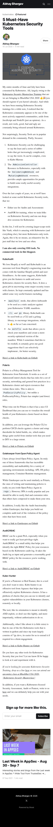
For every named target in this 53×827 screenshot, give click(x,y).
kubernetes (8, 14)
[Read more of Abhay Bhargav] (6, 37)
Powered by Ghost (26, 807)
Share (45, 40)
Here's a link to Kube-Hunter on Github (21, 645)
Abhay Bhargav (13, 3)
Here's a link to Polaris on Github (18, 446)
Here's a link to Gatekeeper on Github (20, 523)
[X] (26, 801)
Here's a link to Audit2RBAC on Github (21, 568)
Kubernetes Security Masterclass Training (22, 94)
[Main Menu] (49, 4)
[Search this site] (44, 4)
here (27, 670)
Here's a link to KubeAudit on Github (20, 357)
